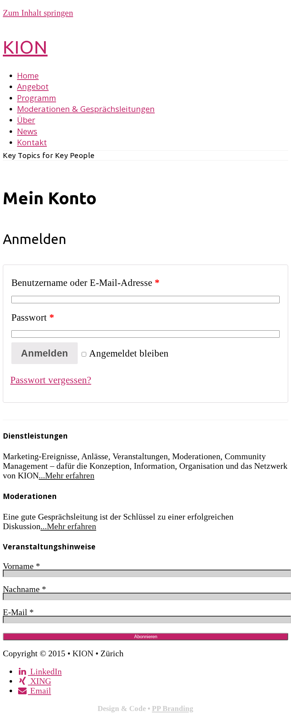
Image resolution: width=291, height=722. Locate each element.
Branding (178, 708)
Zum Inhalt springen (38, 12)
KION (25, 47)
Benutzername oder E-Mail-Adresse (85, 282)
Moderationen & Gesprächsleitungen (86, 108)
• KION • (83, 653)
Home (28, 75)
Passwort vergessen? (50, 380)
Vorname (21, 566)
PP (157, 708)
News (27, 131)
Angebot (33, 86)
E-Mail (18, 612)
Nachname (24, 589)
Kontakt (32, 142)
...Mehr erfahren (66, 475)
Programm (36, 97)
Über (26, 119)
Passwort (32, 317)
